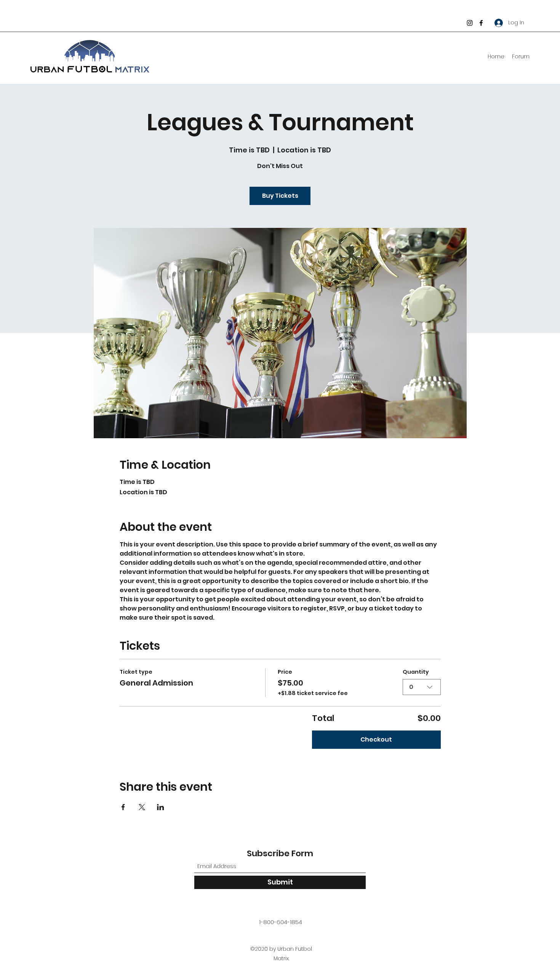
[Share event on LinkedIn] (160, 807)
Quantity (416, 672)
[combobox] (422, 687)
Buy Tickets (280, 195)
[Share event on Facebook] (123, 807)
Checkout (376, 739)
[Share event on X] (142, 807)
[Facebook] (481, 23)
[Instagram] (470, 23)
